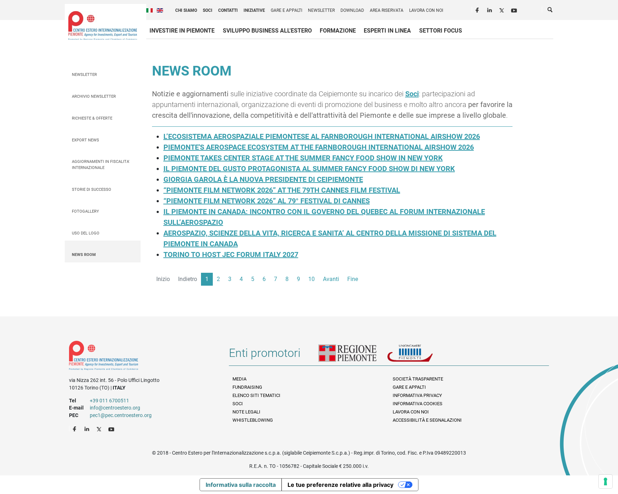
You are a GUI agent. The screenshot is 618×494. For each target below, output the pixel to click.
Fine (352, 279)
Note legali (246, 412)
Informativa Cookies (417, 403)
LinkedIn (490, 9)
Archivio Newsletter (94, 96)
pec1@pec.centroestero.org (121, 415)
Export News (85, 140)
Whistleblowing (252, 420)
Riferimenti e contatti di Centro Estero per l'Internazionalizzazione (141, 357)
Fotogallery (85, 211)
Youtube (514, 9)
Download (352, 10)
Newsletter (321, 10)
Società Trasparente (418, 379)
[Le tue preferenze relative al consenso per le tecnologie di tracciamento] (605, 481)
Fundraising (247, 387)
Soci (207, 10)
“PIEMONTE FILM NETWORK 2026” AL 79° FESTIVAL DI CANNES (266, 201)
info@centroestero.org (115, 408)
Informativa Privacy (417, 395)
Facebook (478, 9)
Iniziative (254, 10)
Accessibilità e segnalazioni (427, 420)
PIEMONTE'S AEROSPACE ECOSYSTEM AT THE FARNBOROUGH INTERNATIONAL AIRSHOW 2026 (318, 147)
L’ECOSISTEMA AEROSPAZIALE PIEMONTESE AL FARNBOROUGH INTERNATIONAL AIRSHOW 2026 (321, 136)
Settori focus (440, 30)
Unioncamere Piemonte (420, 355)
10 (311, 279)
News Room (84, 254)
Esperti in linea (387, 30)
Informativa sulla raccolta (241, 484)
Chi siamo (186, 10)
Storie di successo (91, 189)
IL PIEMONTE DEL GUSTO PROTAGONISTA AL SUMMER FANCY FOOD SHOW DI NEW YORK (309, 168)
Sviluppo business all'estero (267, 30)
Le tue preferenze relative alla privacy (340, 484)
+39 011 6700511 (109, 400)
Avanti (331, 279)
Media (239, 379)
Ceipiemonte (102, 25)
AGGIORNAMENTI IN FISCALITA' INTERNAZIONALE (100, 164)
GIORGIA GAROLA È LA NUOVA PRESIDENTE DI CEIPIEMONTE (263, 179)
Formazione (338, 30)
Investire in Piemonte (182, 30)
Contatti (228, 10)
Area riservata (386, 10)
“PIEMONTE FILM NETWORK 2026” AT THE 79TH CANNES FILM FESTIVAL (281, 190)
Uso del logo (85, 233)
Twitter (502, 9)
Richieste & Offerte (92, 118)
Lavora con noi (426, 10)
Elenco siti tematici (256, 395)
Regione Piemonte (352, 355)
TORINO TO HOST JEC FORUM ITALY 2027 (230, 254)
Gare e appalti (286, 10)
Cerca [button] (550, 11)
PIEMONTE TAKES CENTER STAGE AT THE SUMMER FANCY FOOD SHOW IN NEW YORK (303, 158)
